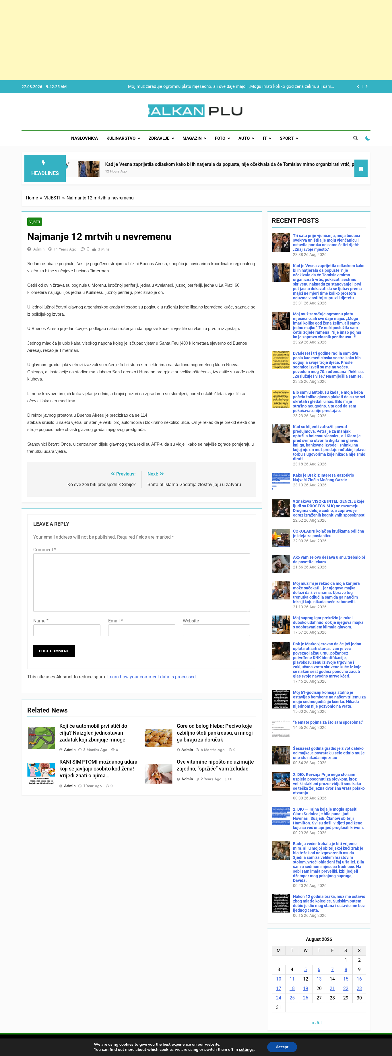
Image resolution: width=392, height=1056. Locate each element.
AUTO (244, 138)
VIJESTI (34, 221)
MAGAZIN (192, 138)
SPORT (287, 138)
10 (278, 979)
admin (38, 249)
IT (265, 138)
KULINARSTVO (120, 138)
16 (359, 979)
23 (359, 988)
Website (191, 621)
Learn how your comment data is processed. (152, 677)
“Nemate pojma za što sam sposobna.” (328, 722)
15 (345, 979)
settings (246, 1049)
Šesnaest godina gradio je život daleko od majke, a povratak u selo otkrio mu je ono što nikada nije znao (329, 753)
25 (292, 998)
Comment (44, 549)
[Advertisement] (172, 40)
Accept (282, 1047)
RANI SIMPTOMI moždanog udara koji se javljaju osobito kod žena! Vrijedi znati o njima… (98, 769)
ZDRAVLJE (159, 138)
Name (40, 621)
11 (292, 979)
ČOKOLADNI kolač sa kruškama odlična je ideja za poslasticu (328, 533)
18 (292, 988)
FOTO (220, 138)
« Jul (317, 1022)
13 (319, 979)
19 (305, 988)
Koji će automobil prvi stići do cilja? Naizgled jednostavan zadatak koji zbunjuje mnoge (93, 733)
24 (278, 998)
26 (305, 998)
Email (115, 621)
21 (332, 988)
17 (278, 988)
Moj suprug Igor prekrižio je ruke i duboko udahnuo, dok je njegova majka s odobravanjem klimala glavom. (328, 622)
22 (345, 988)
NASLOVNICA (84, 138)
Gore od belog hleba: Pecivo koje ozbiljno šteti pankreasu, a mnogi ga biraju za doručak (215, 733)
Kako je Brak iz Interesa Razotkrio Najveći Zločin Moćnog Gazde (323, 477)
